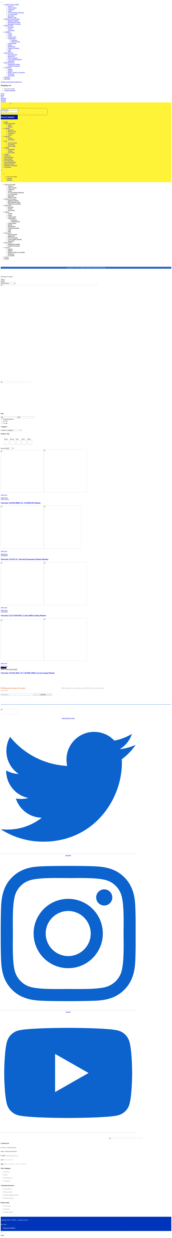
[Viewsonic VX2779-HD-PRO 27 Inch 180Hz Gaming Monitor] (44, 604)
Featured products (8, 280)
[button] (4, 495)
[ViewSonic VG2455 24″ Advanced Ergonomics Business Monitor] (41, 548)
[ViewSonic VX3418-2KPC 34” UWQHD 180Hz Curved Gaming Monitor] (44, 660)
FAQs (5, 1174)
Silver (23, 300)
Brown (12, 300)
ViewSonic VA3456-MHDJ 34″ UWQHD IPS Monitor (21, 503)
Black (6, 300)
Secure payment (8, 1198)
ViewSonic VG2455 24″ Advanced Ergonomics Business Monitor (24, 559)
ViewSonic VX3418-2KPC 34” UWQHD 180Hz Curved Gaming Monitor (28, 673)
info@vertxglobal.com (11, 1155)
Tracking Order (8, 1212)
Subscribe (43, 694)
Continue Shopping (9, 90)
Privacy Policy (8, 1192)
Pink (17, 300)
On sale (5, 284)
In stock (5, 282)
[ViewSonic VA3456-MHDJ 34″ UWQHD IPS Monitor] (44, 492)
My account (7, 1206)
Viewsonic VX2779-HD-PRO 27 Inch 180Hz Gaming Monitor (23, 615)
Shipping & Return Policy (11, 1195)
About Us (7, 1171)
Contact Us (7, 1181)
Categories (4, 291)
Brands (3, 310)
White (29, 300)
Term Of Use (7, 1189)
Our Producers (8, 1177)
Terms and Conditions (9, 1228)
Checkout (7, 1209)
